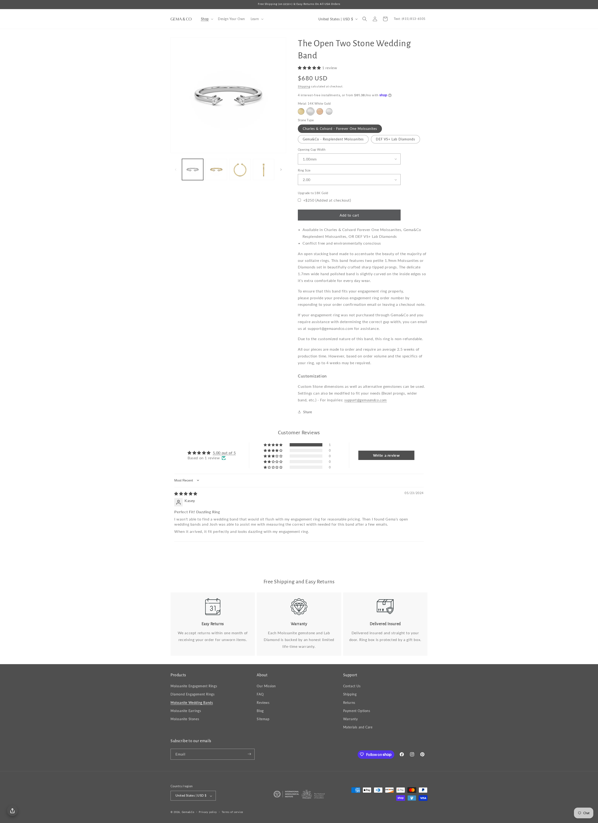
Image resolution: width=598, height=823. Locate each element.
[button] (206, 19)
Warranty (350, 719)
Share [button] (307, 412)
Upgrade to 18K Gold (313, 193)
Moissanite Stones (185, 719)
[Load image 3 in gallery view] (240, 169)
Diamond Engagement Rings (192, 694)
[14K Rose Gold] (320, 111)
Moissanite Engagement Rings (194, 686)
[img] (185, 493)
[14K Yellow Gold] (301, 111)
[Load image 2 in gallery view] (216, 169)
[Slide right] (281, 169)
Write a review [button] (386, 455)
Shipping (304, 86)
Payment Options (356, 711)
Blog (260, 711)
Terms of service (232, 811)
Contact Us (352, 686)
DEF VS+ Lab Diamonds (395, 139)
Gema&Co (188, 812)
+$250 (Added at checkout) (326, 200)
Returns (349, 703)
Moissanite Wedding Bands (192, 703)
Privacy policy (208, 811)
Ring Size (304, 170)
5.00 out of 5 (224, 452)
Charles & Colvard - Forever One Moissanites (340, 129)
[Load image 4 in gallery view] (263, 169)
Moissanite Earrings (186, 711)
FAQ (260, 694)
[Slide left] (176, 169)
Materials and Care (358, 727)
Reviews (263, 703)
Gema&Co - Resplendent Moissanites (333, 139)
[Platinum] (329, 111)
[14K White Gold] (310, 111)
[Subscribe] (249, 753)
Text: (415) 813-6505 (410, 19)
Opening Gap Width (312, 149)
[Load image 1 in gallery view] (192, 169)
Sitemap (263, 719)
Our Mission (266, 686)
